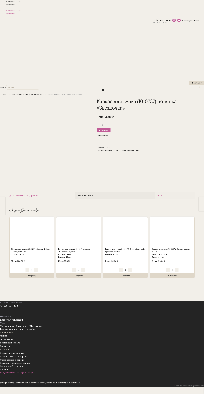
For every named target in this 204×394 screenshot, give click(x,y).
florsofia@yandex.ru (11, 319)
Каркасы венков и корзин (18, 94)
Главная (3, 94)
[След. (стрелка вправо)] (8, 393)
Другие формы (36, 94)
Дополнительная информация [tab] (23, 195)
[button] (11, 302)
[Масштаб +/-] (2, 389)
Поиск (3, 87)
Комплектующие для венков (15, 363)
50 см (159, 195)
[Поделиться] (14, 389)
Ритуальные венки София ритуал (17, 372)
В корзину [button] (32, 276)
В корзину (103, 130)
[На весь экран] (8, 389)
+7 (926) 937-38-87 (10, 305)
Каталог (198, 83)
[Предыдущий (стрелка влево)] (2, 393)
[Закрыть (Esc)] (20, 389)
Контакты (10, 5)
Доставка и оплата (13, 1)
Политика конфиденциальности (188, 386)
